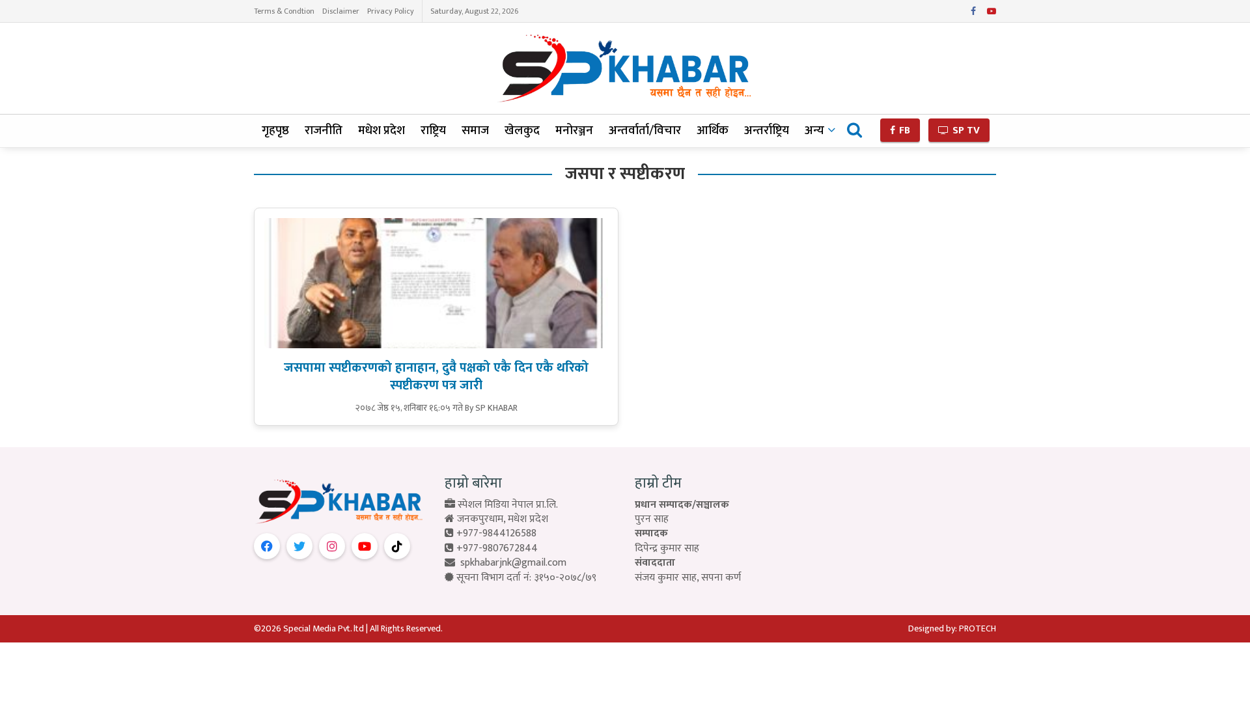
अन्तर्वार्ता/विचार (645, 130)
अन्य (814, 130)
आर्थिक (713, 130)
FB (903, 130)
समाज (475, 130)
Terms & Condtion (284, 11)
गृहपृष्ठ (275, 130)
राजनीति (323, 130)
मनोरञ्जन (574, 130)
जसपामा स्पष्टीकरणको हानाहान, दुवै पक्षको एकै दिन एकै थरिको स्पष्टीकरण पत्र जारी (436, 376)
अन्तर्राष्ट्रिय (766, 130)
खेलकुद (522, 130)
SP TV (965, 130)
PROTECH (977, 628)
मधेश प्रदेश (381, 130)
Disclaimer (340, 11)
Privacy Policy (390, 11)
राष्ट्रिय (433, 130)
